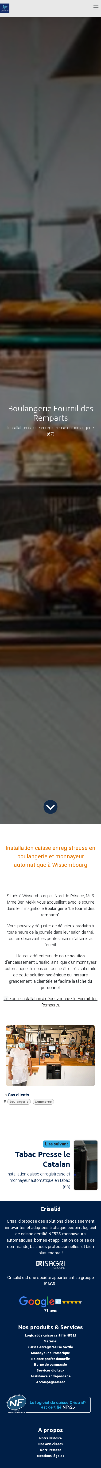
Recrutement (50, 1450)
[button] (50, 1305)
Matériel (50, 1341)
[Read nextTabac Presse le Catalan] (85, 1165)
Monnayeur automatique (50, 1353)
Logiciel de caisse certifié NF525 (50, 1335)
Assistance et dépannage (51, 1376)
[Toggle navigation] (96, 7)
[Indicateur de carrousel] (17, 1081)
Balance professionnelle (50, 1359)
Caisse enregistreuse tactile (50, 1347)
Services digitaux (50, 1370)
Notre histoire (50, 1438)
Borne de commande (50, 1364)
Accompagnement (50, 1382)
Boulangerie (19, 1101)
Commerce (43, 1101)
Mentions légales (50, 1456)
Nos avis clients (50, 1444)
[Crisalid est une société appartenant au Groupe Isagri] (50, 1264)
